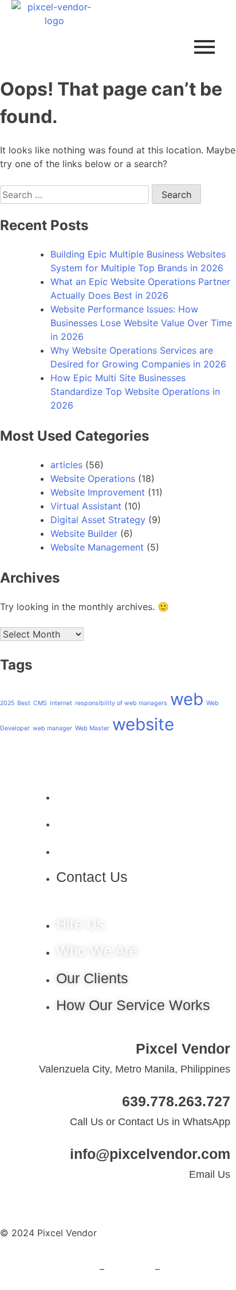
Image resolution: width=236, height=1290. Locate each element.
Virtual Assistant (85, 506)
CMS (40, 703)
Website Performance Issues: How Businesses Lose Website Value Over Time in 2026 (141, 322)
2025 (7, 703)
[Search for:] (76, 194)
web (186, 699)
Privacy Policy (66, 1269)
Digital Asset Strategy (97, 519)
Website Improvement (97, 492)
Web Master (92, 728)
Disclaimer (129, 1269)
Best (23, 703)
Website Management (97, 547)
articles (66, 464)
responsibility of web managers (121, 703)
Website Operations (92, 478)
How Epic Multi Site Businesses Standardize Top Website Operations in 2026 (135, 391)
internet (61, 703)
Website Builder (83, 533)
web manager (52, 728)
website (143, 724)
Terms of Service (199, 1269)
